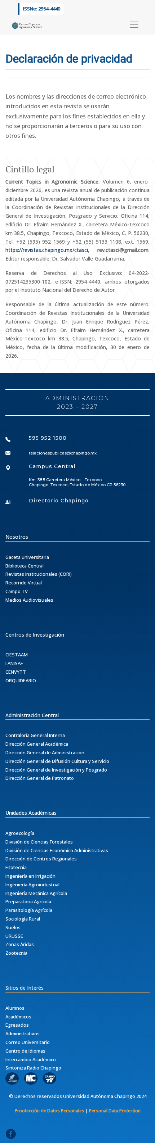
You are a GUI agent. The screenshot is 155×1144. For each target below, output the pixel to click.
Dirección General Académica (36, 744)
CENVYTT (15, 672)
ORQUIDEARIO (20, 680)
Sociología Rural (22, 918)
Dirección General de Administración (44, 752)
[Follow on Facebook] (10, 1136)
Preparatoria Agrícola (28, 901)
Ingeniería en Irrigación (30, 876)
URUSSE (14, 936)
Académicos (18, 1016)
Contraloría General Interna (35, 735)
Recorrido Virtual (23, 582)
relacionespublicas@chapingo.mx (63, 453)
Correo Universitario (27, 1042)
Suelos (13, 927)
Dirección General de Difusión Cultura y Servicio (57, 761)
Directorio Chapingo (59, 500)
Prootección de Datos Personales (49, 1111)
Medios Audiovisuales (29, 600)
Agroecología (19, 833)
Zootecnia (16, 953)
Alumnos (15, 1008)
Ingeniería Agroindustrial (32, 884)
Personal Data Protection (115, 1111)
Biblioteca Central (24, 565)
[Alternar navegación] (134, 25)
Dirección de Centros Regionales (41, 858)
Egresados (17, 1025)
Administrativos (22, 1033)
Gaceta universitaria (27, 557)
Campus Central (52, 466)
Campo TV (16, 591)
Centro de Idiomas (25, 1051)
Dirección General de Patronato (39, 778)
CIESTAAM (16, 654)
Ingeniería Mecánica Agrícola (36, 893)
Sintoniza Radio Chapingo (33, 1067)
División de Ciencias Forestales (39, 841)
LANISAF (14, 663)
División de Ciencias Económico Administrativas (56, 850)
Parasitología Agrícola (28, 910)
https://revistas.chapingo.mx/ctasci (46, 250)
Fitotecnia (16, 867)
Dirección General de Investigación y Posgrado (56, 770)
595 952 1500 (48, 438)
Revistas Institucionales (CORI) (38, 574)
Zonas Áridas (19, 944)
